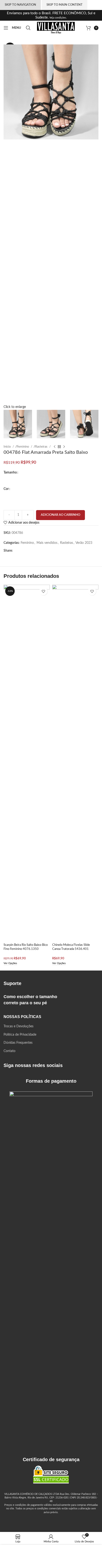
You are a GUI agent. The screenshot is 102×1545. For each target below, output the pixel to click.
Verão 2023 (83, 543)
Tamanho (10, 472)
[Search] (29, 28)
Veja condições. (58, 17)
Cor (6, 489)
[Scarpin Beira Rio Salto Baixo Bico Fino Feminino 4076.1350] (27, 763)
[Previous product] (54, 446)
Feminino (23, 446)
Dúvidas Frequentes (18, 1042)
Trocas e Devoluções (18, 1026)
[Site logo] (56, 27)
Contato (9, 1051)
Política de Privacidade (20, 1034)
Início (7, 446)
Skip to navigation (20, 4)
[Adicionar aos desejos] (43, 591)
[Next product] (64, 446)
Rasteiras (41, 446)
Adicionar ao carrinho (60, 515)
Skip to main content (64, 4)
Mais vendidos (47, 543)
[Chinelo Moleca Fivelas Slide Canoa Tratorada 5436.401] (75, 763)
